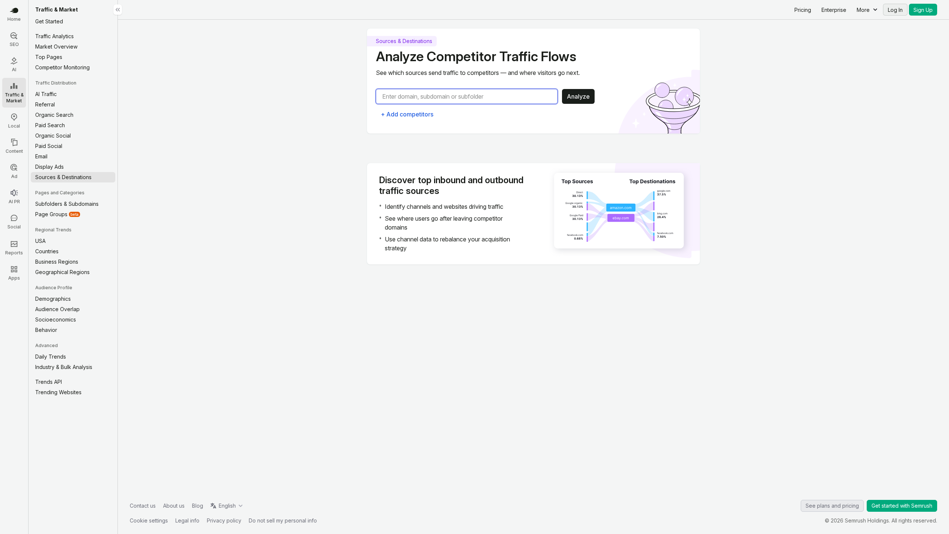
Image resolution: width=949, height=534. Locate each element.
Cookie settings (149, 520)
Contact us (143, 505)
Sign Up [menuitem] (923, 10)
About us (174, 505)
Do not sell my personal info (283, 520)
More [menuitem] (863, 10)
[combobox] (469, 96)
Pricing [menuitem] (802, 10)
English (227, 505)
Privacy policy (224, 520)
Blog (197, 505)
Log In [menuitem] (895, 10)
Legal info (187, 520)
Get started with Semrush (902, 505)
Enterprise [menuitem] (833, 10)
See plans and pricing (832, 505)
